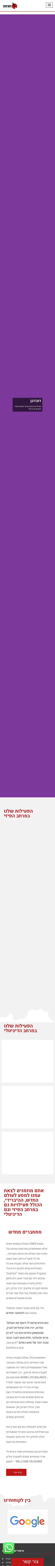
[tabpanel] (27, 405)
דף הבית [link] (10, 1559)
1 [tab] (27, 795)
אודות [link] (8, 1562)
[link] (10, 6)
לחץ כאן (27, 853)
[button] (3, 1522)
